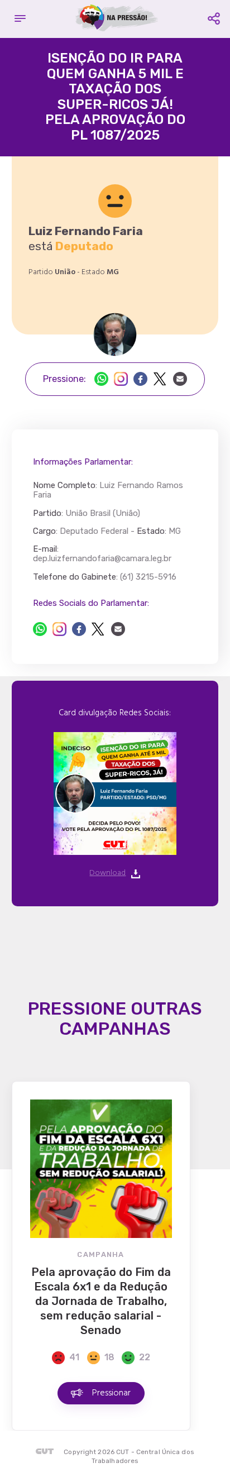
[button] (20, 19)
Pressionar (111, 1393)
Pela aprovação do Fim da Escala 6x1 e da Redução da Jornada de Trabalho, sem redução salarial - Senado (101, 1301)
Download (107, 873)
